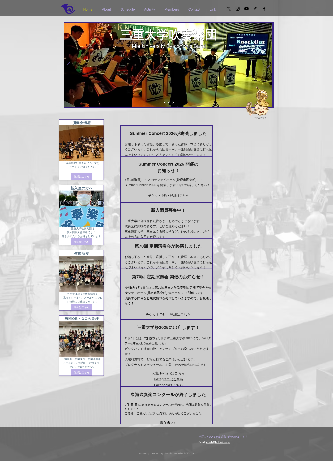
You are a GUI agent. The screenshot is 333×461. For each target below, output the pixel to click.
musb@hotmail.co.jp (217, 442)
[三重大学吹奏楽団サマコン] (173, 103)
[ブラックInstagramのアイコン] (237, 8)
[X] (228, 8)
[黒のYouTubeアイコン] (246, 8)
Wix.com (190, 453)
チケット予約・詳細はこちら (168, 195)
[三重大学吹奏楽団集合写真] (164, 102)
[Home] (68, 8)
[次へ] (268, 65)
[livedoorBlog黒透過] (255, 8)
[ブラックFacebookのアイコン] (264, 8)
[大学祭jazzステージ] (168, 102)
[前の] (68, 65)
